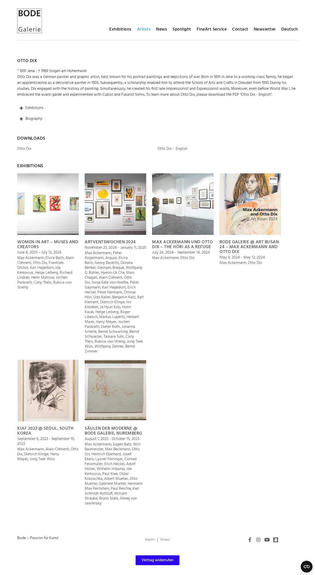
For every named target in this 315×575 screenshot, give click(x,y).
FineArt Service (212, 29)
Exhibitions (120, 29)
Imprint (150, 539)
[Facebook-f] (250, 540)
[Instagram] (258, 540)
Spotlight (182, 29)
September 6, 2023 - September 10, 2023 (46, 441)
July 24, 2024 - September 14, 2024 (181, 252)
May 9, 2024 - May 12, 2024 (242, 257)
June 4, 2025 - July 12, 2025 (39, 252)
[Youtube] (267, 540)
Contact (240, 29)
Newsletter (265, 29)
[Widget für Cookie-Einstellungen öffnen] (307, 567)
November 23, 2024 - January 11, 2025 (115, 247)
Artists (144, 29)
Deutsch (289, 29)
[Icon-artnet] (276, 540)
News (161, 29)
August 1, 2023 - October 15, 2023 (112, 439)
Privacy (165, 539)
